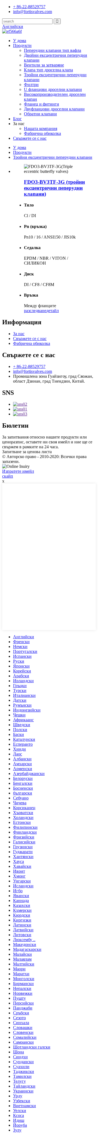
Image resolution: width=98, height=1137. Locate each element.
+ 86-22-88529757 (29, 366)
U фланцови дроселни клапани (53, 89)
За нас (18, 333)
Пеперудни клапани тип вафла (52, 50)
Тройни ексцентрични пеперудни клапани (52, 157)
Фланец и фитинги (41, 104)
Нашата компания (40, 128)
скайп (7, 476)
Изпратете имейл (18, 471)
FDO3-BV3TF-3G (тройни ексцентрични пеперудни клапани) (54, 188)
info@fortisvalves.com (32, 371)
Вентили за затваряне (44, 65)
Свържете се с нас (30, 138)
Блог (17, 118)
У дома (19, 40)
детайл (52, 310)
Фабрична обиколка (42, 133)
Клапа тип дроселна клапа (48, 70)
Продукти (22, 45)
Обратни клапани (40, 114)
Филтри (31, 84)
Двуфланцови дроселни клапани (54, 109)
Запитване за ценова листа (27, 451)
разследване (35, 310)
